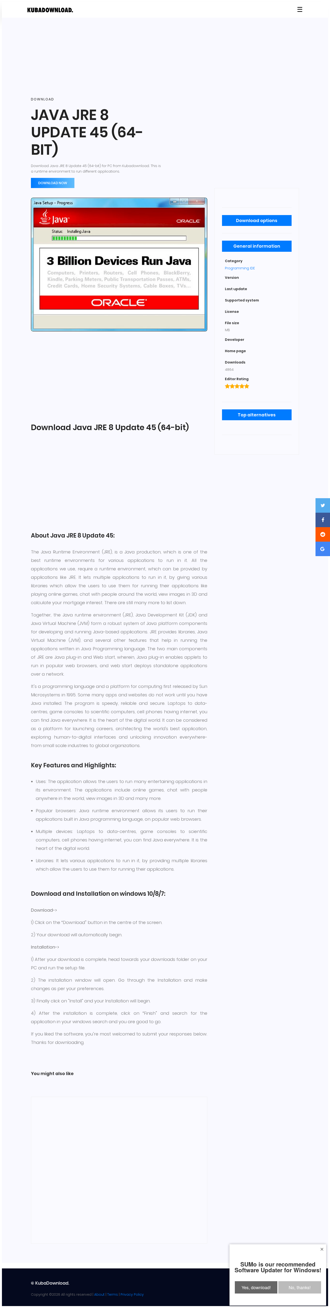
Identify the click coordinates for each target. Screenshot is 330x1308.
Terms (112, 1294)
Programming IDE (240, 268)
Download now (52, 183)
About (99, 1294)
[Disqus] (119, 1169)
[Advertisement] (165, 57)
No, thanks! (300, 1287)
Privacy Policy (132, 1294)
